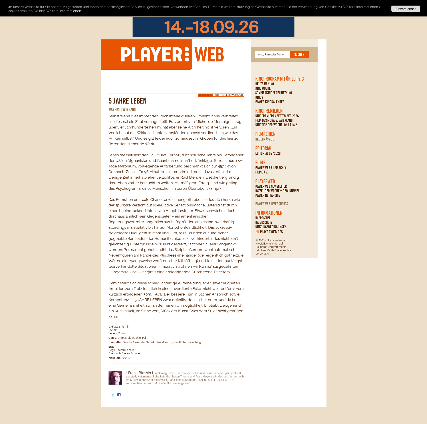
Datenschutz (263, 222)
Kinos (259, 97)
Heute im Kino (264, 84)
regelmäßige (264, 139)
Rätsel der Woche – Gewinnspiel (277, 191)
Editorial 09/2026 (268, 153)
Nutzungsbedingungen (270, 227)
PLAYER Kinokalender (269, 102)
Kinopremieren (269, 111)
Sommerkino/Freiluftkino (273, 93)
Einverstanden (405, 8)
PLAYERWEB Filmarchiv (270, 168)
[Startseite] (172, 54)
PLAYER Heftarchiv (267, 195)
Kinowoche (263, 88)
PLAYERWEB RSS (271, 231)
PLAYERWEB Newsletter (271, 186)
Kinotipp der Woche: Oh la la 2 (276, 125)
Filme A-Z (261, 172)
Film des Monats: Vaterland (274, 120)
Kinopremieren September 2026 (277, 116)
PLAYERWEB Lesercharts (271, 204)
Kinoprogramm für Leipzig (279, 79)
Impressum (262, 218)
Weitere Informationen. (64, 11)
